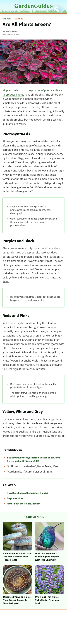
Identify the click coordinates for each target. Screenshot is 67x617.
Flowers (18, 19)
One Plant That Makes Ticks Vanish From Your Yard (47, 600)
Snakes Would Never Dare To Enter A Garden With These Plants (17, 557)
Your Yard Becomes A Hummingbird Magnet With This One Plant (47, 557)
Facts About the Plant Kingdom (23, 503)
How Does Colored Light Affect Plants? (27, 493)
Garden (6, 19)
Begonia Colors (15, 498)
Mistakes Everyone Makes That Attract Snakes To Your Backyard (17, 600)
